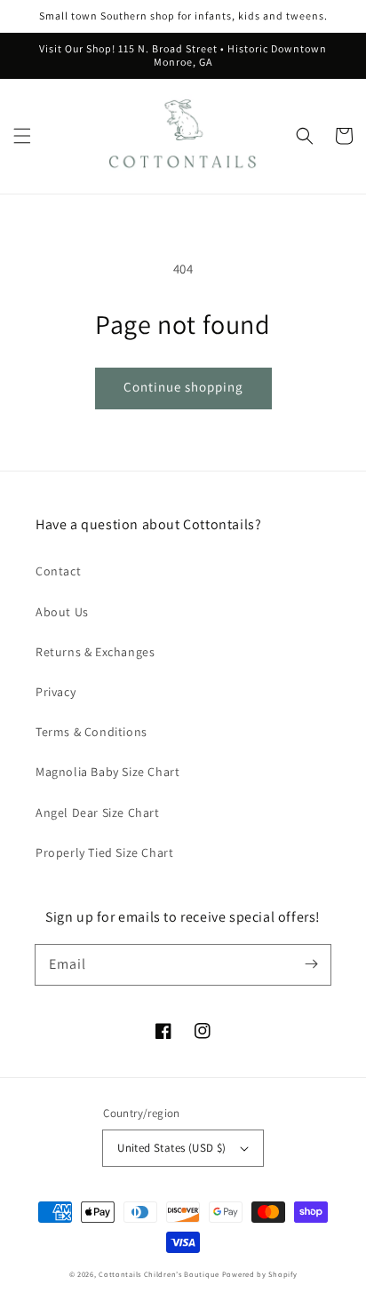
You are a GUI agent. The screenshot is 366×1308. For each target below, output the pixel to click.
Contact (58, 571)
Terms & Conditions (91, 732)
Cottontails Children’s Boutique (159, 1274)
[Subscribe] (310, 964)
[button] (22, 135)
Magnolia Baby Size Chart (107, 772)
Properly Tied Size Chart (104, 852)
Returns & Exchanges (95, 652)
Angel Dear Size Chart (98, 812)
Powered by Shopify (260, 1274)
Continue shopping (183, 386)
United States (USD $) (171, 1147)
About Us (62, 612)
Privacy (56, 692)
